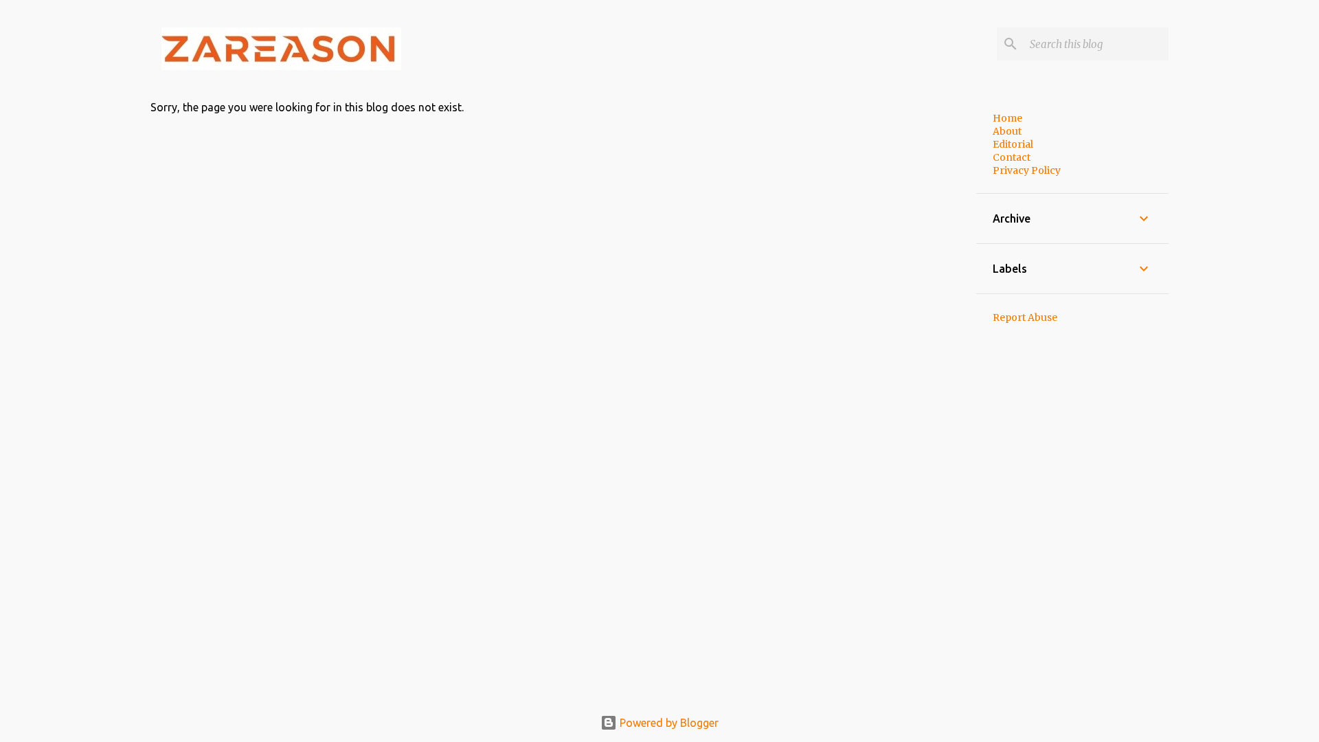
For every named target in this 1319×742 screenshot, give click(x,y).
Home (1007, 118)
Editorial (1013, 144)
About (1007, 131)
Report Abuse (1025, 317)
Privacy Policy (1027, 170)
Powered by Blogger (668, 723)
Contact (1011, 157)
